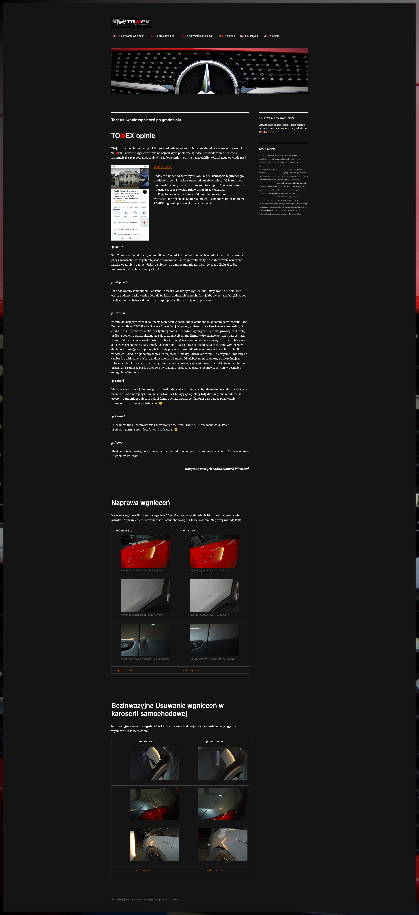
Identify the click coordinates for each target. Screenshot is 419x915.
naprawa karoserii (275, 173)
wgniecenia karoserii (278, 169)
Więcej (270, 131)
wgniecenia (295, 180)
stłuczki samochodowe (266, 155)
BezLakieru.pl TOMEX (123, 899)
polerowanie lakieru (294, 214)
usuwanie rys (297, 166)
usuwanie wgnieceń (267, 183)
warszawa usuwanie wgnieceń (269, 186)
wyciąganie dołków (289, 173)
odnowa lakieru (287, 210)
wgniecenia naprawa (289, 204)
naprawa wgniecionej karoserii (295, 183)
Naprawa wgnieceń (140, 502)
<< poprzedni (122, 670)
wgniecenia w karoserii (273, 204)
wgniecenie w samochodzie (290, 186)
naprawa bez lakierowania (283, 166)
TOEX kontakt (249, 36)
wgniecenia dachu (288, 193)
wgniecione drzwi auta (274, 210)
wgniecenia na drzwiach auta (277, 214)
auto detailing (302, 204)
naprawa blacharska (273, 190)
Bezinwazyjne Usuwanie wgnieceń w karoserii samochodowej (167, 709)
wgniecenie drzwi (265, 169)
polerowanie (280, 183)
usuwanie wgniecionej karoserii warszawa (282, 159)
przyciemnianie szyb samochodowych (271, 207)
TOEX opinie (270, 36)
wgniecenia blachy (281, 200)
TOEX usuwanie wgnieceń (127, 36)
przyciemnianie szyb (284, 197)
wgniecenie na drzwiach (273, 193)
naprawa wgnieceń (288, 190)
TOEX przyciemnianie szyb (196, 36)
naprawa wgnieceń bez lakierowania (278, 176)
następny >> (190, 670)
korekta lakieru (290, 207)
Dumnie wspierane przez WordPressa (158, 899)
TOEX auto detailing (161, 36)
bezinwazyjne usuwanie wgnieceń (278, 179)
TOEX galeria (226, 36)
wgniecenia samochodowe (286, 162)
